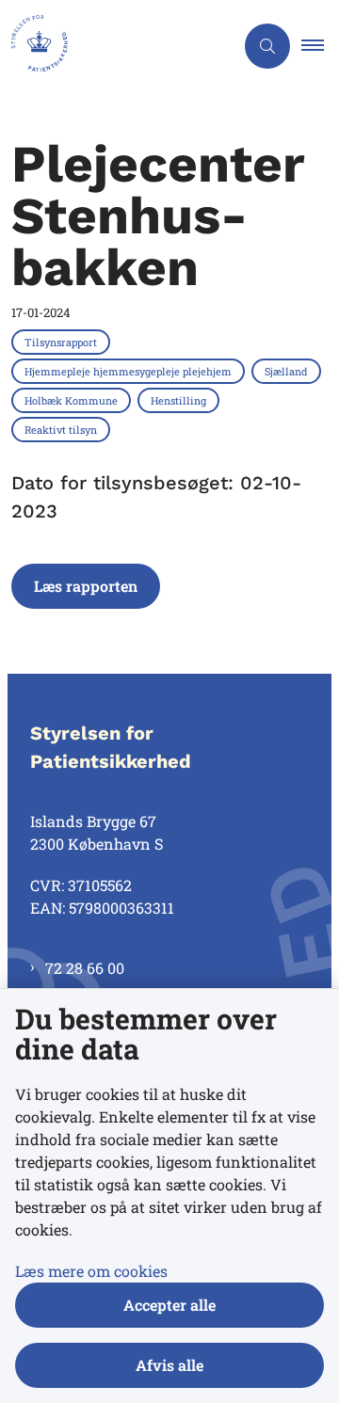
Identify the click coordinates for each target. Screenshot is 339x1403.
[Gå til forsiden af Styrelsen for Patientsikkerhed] (117, 46)
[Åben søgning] (267, 46)
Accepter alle (169, 1305)
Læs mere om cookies (91, 1271)
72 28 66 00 (84, 968)
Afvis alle (169, 1365)
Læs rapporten (85, 586)
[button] (320, 46)
